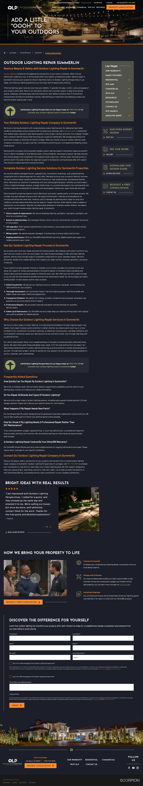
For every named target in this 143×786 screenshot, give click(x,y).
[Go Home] (4, 52)
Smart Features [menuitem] (58, 7)
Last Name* (76, 634)
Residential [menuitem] (70, 7)
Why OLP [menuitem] (91, 7)
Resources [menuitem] (100, 7)
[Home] (24, 8)
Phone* (75, 643)
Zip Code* (12, 653)
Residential (91, 760)
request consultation (121, 7)
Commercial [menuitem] (81, 7)
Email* (11, 643)
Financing (109, 2)
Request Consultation (39, 766)
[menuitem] (115, 71)
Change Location (86, 2)
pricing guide (125, 584)
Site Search (120, 2)
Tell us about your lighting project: (20, 682)
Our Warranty (98, 2)
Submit (15, 705)
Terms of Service (115, 669)
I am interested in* (79, 653)
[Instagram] (137, 768)
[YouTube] (133, 768)
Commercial (108, 760)
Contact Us (91, 764)
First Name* (13, 634)
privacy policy (102, 669)
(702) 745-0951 (129, 2)
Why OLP (74, 764)
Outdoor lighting (10, 74)
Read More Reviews (16, 532)
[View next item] (50, 527)
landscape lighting (70, 131)
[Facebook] (129, 768)
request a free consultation (21, 602)
